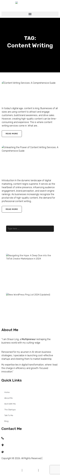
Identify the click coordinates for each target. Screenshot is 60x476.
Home (7, 392)
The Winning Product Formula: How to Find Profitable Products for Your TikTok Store (22, 285)
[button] (30, 14)
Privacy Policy (30, 470)
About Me (8, 398)
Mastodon (10, 452)
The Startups (10, 410)
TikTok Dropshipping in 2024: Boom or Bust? (20, 275)
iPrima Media (21, 461)
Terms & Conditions (11, 470)
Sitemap (43, 470)
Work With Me (10, 404)
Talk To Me (8, 415)
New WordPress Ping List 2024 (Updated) (21, 299)
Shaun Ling (7, 102)
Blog (6, 421)
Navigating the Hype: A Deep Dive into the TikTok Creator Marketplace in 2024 (20, 265)
